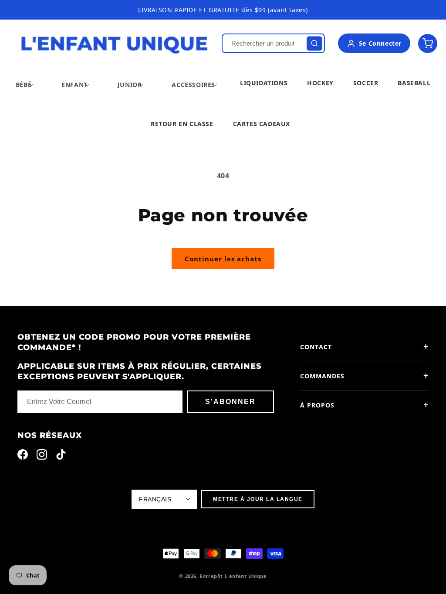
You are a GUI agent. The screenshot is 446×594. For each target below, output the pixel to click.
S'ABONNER (230, 401)
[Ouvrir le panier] (427, 43)
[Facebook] (22, 456)
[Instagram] (42, 456)
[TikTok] (61, 456)
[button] (23, 84)
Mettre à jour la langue (258, 499)
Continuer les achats (223, 258)
